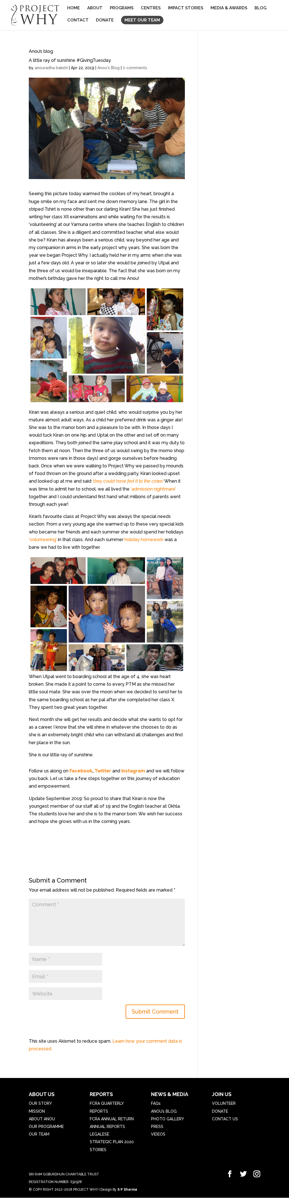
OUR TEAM (39, 1134)
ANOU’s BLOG (164, 1111)
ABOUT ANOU (42, 1119)
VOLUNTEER (224, 1103)
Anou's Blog (108, 68)
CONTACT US (225, 1119)
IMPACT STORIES (185, 8)
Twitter (103, 771)
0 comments (135, 68)
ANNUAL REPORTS (107, 1126)
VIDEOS (158, 1134)
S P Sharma (127, 1190)
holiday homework (143, 539)
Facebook (80, 771)
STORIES (98, 1149)
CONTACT (78, 20)
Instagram (133, 771)
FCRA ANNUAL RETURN (112, 1119)
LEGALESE (99, 1134)
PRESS (157, 1126)
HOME (73, 8)
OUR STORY (40, 1103)
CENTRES (151, 8)
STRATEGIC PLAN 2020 (112, 1142)
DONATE (105, 20)
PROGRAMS (121, 8)
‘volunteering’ (43, 539)
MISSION (37, 1111)
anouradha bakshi (51, 68)
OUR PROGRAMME (46, 1126)
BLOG (260, 8)
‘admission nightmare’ (153, 489)
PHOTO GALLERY (167, 1119)
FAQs (156, 1103)
